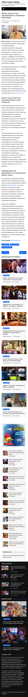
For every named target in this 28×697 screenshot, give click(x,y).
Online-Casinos (7, 619)
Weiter (22, 252)
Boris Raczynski (6, 20)
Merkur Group (15, 244)
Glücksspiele (5, 22)
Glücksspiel (5, 244)
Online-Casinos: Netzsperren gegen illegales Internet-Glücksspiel (18, 576)
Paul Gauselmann (7, 247)
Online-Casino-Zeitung (10, 2)
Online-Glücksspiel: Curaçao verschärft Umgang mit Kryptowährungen (17, 585)
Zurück (6, 252)
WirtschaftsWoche (19, 93)
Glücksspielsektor (12, 185)
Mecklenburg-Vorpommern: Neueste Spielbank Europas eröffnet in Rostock (14, 332)
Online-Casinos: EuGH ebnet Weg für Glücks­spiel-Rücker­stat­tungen (18, 568)
